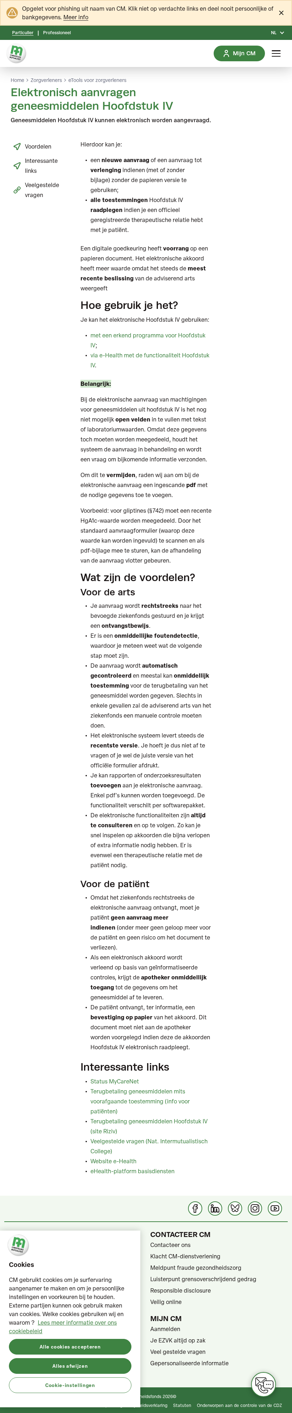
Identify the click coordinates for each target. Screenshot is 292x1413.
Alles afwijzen (70, 1365)
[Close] (281, 13)
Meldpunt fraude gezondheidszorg (195, 1268)
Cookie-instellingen (70, 1385)
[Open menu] (276, 53)
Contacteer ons (170, 1245)
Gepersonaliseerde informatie (189, 1363)
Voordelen (38, 146)
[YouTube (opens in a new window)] (275, 1208)
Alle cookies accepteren (70, 1346)
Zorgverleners (46, 80)
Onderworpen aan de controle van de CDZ (239, 1405)
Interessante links (41, 166)
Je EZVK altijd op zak (177, 1340)
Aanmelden (165, 1329)
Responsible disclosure (180, 1290)
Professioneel (57, 33)
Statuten (182, 1405)
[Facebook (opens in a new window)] (195, 1208)
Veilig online (166, 1302)
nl (273, 32)
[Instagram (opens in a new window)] (255, 1208)
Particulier (22, 33)
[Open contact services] (263, 1384)
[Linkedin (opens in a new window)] (215, 1208)
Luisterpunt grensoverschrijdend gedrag (203, 1279)
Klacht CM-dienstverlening (185, 1256)
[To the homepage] (16, 53)
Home (17, 80)
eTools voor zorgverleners (97, 80)
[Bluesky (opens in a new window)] (235, 1208)
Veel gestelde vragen (177, 1352)
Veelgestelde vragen (42, 190)
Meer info (75, 17)
